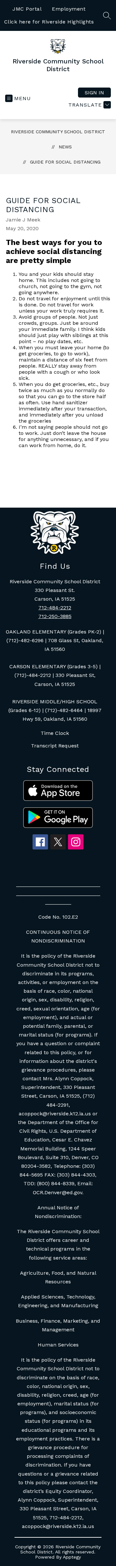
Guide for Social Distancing (65, 161)
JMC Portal (27, 9)
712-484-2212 (54, 608)
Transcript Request (55, 746)
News (65, 146)
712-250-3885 (55, 616)
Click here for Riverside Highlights (49, 22)
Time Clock (55, 733)
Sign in (94, 92)
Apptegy (72, 1557)
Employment (68, 9)
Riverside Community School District (58, 131)
